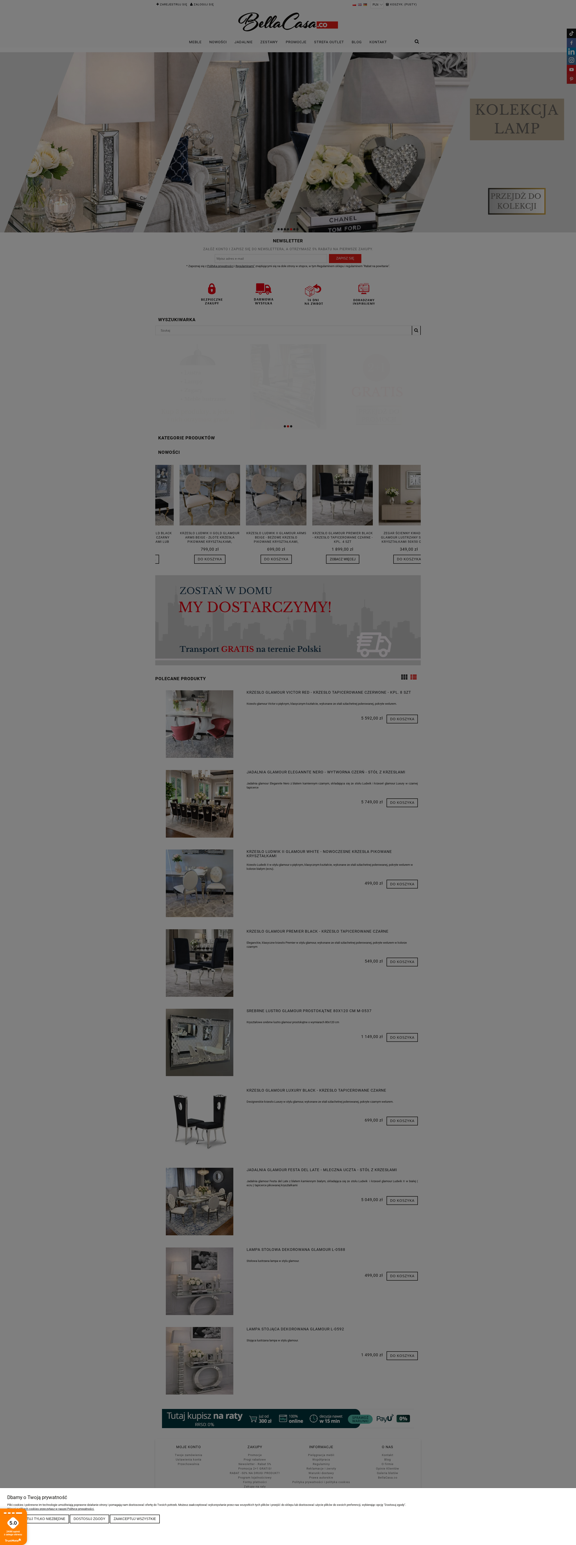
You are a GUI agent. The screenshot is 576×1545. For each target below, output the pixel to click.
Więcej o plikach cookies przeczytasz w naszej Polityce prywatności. (50, 1509)
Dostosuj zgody (89, 1519)
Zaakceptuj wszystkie (135, 1519)
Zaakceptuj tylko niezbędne (38, 1519)
